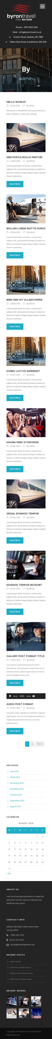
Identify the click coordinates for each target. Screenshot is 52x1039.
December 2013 (17, 783)
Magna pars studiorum (22, 442)
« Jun (8, 873)
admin (32, 105)
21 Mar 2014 (15, 161)
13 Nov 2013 (15, 660)
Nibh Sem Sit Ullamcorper (24, 299)
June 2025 (14, 771)
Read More (15, 184)
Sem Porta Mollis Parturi (24, 157)
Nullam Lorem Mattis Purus (25, 228)
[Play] (10, 696)
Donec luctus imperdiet (23, 371)
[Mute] (33, 696)
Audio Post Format (20, 704)
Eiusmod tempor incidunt (24, 585)
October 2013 (16, 795)
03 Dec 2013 (15, 375)
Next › (40, 744)
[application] (25, 696)
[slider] (40, 691)
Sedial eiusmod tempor (22, 513)
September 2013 (17, 800)
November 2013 (17, 789)
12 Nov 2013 (15, 708)
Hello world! (16, 102)
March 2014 (15, 777)
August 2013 (15, 806)
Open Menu (42, 6)
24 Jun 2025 (15, 105)
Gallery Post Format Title (25, 656)
